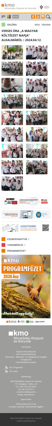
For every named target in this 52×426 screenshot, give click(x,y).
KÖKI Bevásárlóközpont (26, 354)
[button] (8, 18)
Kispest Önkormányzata (26, 351)
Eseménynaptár (17, 239)
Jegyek (15, 17)
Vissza (37, 24)
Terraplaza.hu (26, 359)
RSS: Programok (16, 367)
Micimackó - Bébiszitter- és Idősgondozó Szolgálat (26, 357)
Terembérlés (15, 244)
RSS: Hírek (13, 371)
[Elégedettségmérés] (26, 228)
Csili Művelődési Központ (26, 362)
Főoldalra (46, 24)
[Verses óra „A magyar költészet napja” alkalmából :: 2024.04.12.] (12, 52)
